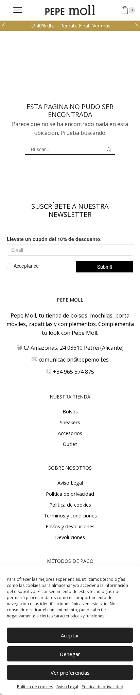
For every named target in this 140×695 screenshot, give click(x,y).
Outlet (70, 444)
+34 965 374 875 (73, 371)
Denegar (70, 654)
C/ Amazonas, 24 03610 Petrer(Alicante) (74, 347)
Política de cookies (35, 687)
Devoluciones (70, 537)
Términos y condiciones (70, 515)
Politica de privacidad (102, 687)
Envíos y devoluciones (70, 526)
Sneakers (70, 422)
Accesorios (70, 433)
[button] (3, 26)
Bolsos (70, 411)
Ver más (101, 25)
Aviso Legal (67, 687)
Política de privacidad (70, 493)
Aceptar (70, 635)
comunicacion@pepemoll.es (74, 359)
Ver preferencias (70, 672)
